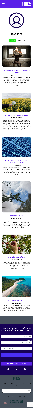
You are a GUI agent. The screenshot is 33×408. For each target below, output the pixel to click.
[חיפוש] (4, 391)
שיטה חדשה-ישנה (16, 216)
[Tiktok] (8, 369)
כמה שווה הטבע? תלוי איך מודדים (16, 115)
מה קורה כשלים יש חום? (16, 300)
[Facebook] (25, 369)
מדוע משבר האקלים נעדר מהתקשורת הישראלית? (17, 71)
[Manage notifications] (5, 403)
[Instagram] (16, 369)
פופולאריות (12, 40)
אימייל (30, 346)
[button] (3, 3)
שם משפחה (29, 340)
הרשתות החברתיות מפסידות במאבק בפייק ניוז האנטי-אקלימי (16, 162)
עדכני (19, 40)
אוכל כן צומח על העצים (16, 257)
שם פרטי (30, 334)
